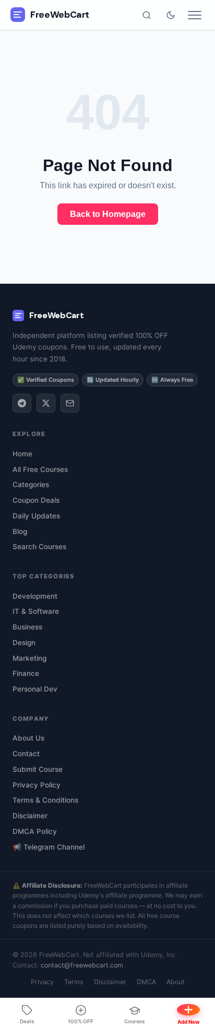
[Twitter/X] (46, 403)
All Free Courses (40, 469)
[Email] (70, 403)
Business (27, 627)
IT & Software (36, 611)
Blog (20, 531)
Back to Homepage (108, 214)
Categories (31, 484)
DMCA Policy (35, 831)
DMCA (146, 982)
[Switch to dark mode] (171, 15)
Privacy (42, 982)
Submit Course (38, 769)
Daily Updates (36, 516)
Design (24, 642)
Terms (73, 982)
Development (35, 596)
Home (22, 454)
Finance (26, 673)
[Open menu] (195, 15)
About (175, 982)
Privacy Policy (37, 785)
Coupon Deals (36, 500)
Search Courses (39, 546)
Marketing (29, 658)
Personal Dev (35, 689)
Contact (26, 753)
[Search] (147, 15)
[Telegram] (22, 403)
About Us (28, 738)
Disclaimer (30, 816)
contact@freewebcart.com (82, 965)
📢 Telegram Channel (49, 847)
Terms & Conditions (45, 800)
